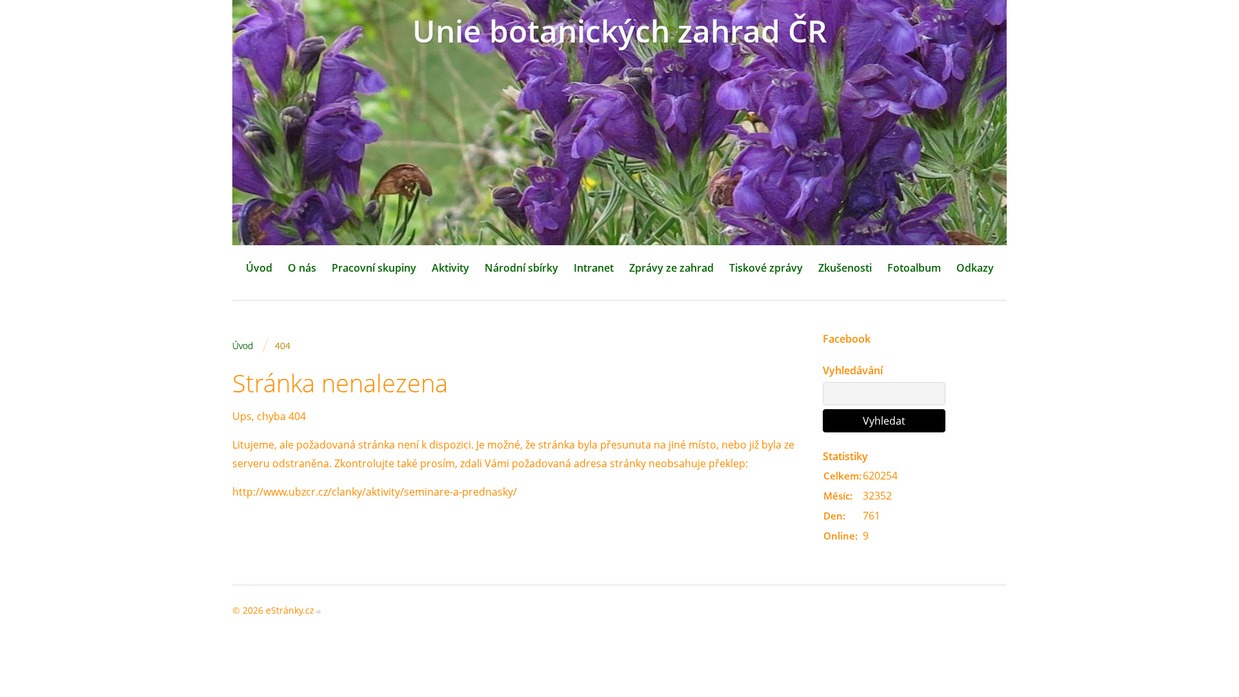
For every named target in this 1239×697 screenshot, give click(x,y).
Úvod (259, 268)
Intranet (594, 268)
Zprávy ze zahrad (671, 268)
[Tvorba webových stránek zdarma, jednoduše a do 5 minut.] (318, 611)
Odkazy (975, 268)
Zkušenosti (845, 268)
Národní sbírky (521, 268)
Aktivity (450, 268)
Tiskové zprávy (766, 268)
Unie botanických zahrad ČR (619, 31)
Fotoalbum (914, 268)
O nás (302, 268)
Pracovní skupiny (374, 268)
